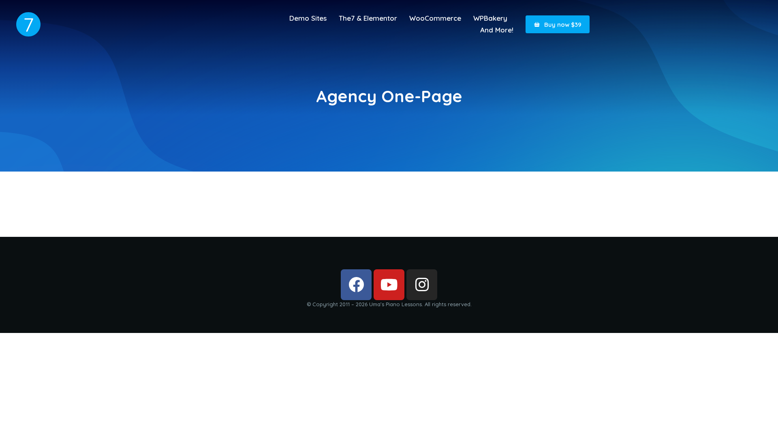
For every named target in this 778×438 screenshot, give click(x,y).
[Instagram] (421, 284)
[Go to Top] (761, 421)
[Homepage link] (28, 24)
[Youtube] (389, 284)
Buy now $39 (562, 24)
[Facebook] (356, 284)
